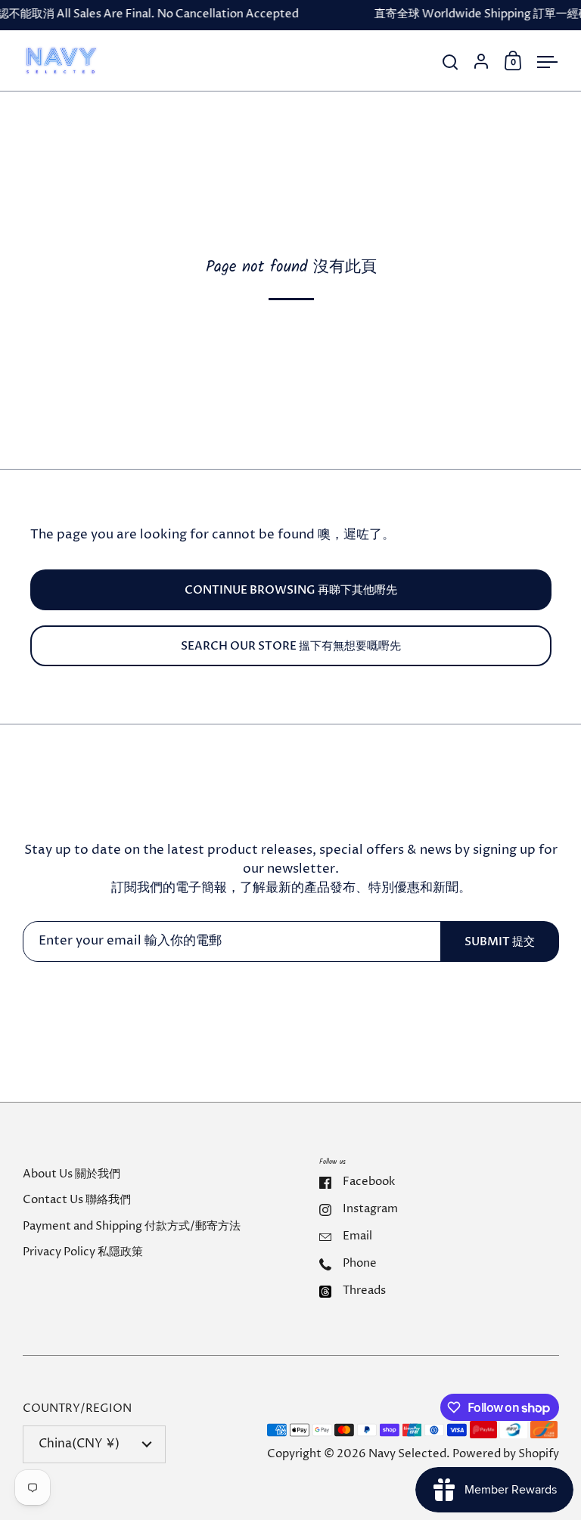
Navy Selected (407, 1454)
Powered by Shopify (505, 1454)
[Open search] (450, 62)
